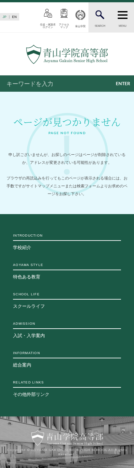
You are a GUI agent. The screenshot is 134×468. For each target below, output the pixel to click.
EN (14, 17)
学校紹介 (28, 242)
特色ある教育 (28, 271)
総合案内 (26, 359)
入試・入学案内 (29, 330)
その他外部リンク (31, 389)
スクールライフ (29, 300)
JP (5, 17)
